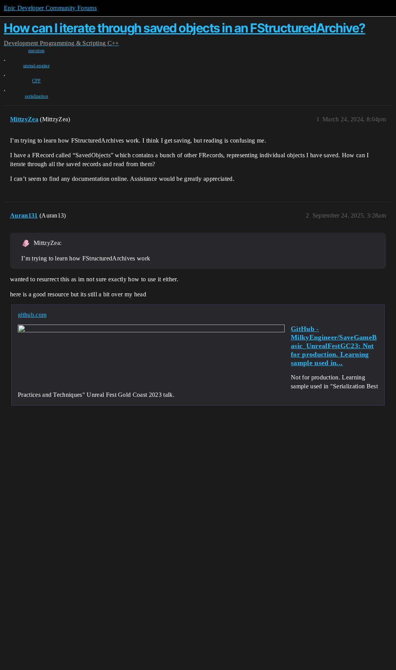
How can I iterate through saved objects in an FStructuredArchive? (184, 28)
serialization (36, 96)
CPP (36, 80)
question (36, 50)
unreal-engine (36, 65)
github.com (32, 314)
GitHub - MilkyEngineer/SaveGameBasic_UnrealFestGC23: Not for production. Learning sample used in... (334, 346)
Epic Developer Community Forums (50, 8)
